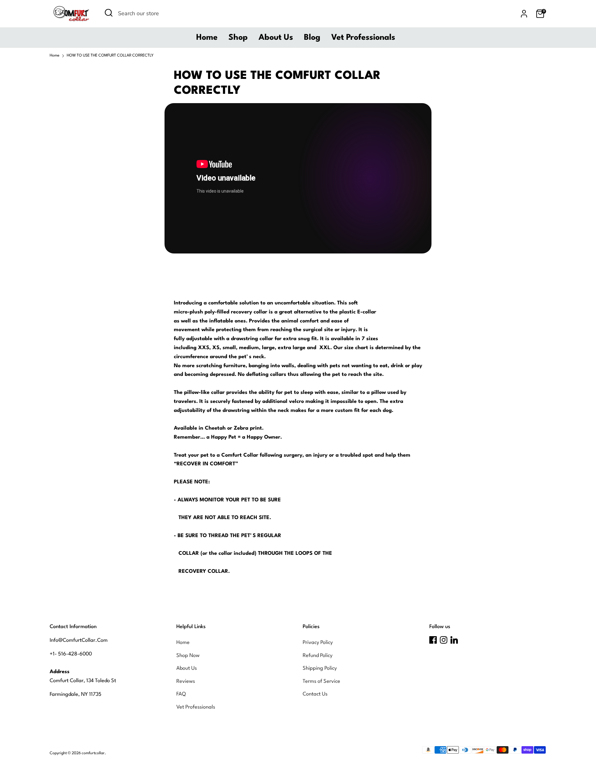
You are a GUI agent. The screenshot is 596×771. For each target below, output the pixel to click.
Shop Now (188, 655)
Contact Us (315, 694)
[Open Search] (108, 13)
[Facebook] (433, 640)
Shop (238, 38)
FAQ (181, 694)
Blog (312, 38)
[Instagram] (443, 640)
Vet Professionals (363, 38)
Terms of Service (321, 681)
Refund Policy (317, 655)
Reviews (185, 681)
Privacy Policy (318, 642)
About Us (276, 38)
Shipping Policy (320, 668)
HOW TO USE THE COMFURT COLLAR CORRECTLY (110, 55)
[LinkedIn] (454, 640)
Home (207, 38)
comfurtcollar (93, 753)
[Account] (524, 13)
